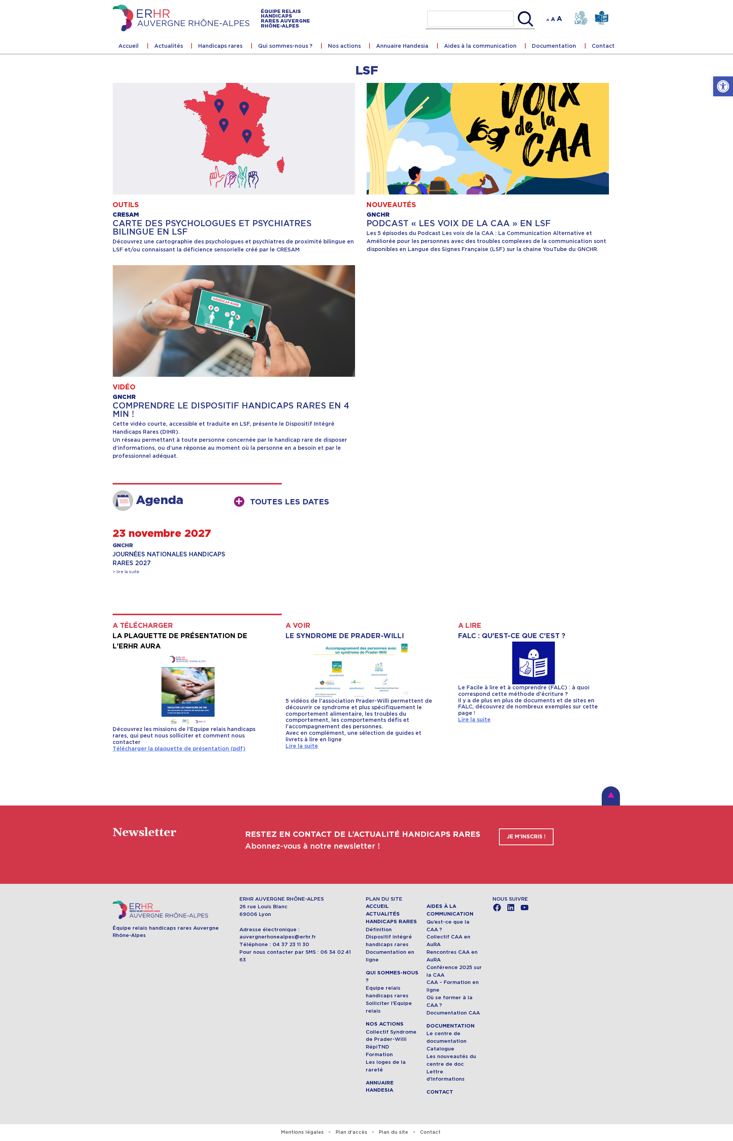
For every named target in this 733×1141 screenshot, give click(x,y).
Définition (379, 929)
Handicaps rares (220, 46)
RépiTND (377, 1047)
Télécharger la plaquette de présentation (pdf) (179, 749)
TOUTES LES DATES (289, 502)
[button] (723, 86)
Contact (603, 46)
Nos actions (344, 46)
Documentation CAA (453, 1013)
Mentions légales (302, 1132)
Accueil (128, 46)
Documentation (554, 46)
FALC (601, 18)
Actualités (168, 46)
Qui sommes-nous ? (285, 46)
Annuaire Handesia (402, 46)
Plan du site (393, 1132)
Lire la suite (302, 746)
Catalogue (440, 1049)
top (610, 796)
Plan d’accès (351, 1132)
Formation (379, 1054)
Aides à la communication (480, 46)
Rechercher (525, 19)
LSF (580, 18)
